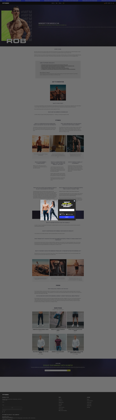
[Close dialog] (74, 200)
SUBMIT (67, 217)
